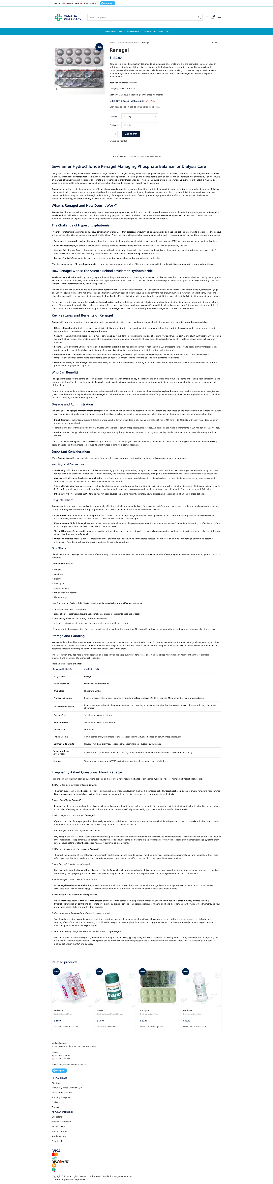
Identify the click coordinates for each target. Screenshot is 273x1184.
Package (114, 125)
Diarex (100, 1010)
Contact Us (57, 1107)
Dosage (113, 116)
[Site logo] (68, 17)
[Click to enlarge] (57, 88)
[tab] (119, 155)
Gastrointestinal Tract (128, 42)
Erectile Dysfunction (61, 1121)
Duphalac (187, 1010)
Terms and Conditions (62, 1092)
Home (112, 42)
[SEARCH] (199, 17)
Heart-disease (58, 1126)
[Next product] (219, 42)
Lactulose (202, 1026)
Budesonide (73, 1026)
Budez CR (58, 1010)
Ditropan (144, 1010)
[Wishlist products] (207, 17)
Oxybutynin (159, 1026)
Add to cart (131, 134)
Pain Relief (57, 1141)
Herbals (119, 1014)
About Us (56, 1082)
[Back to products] (216, 42)
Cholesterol (57, 1116)
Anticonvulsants (59, 1131)
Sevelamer (132, 82)
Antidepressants (59, 1136)
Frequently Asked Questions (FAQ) (68, 1087)
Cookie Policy (58, 1102)
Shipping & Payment (61, 1097)
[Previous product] (212, 42)
